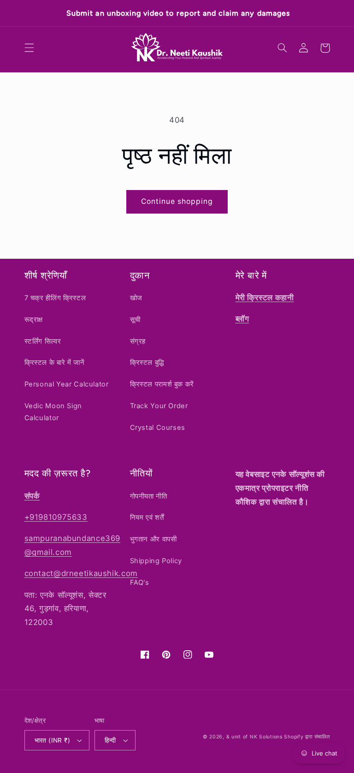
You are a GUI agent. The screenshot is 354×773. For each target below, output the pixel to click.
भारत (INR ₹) (53, 740)
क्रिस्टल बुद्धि (147, 362)
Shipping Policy (156, 561)
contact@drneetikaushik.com (81, 573)
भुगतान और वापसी (153, 539)
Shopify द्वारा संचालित (307, 737)
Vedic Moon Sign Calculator (53, 412)
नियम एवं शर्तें (147, 517)
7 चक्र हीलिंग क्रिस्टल (55, 298)
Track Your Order (159, 406)
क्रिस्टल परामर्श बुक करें (162, 384)
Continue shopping (177, 201)
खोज (136, 298)
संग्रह (138, 341)
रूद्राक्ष (33, 319)
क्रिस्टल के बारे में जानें (54, 362)
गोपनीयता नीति (148, 496)
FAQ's (139, 582)
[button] (29, 48)
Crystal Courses (157, 427)
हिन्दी (110, 740)
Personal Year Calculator (66, 384)
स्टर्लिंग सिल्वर (42, 341)
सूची (135, 319)
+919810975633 (56, 517)
